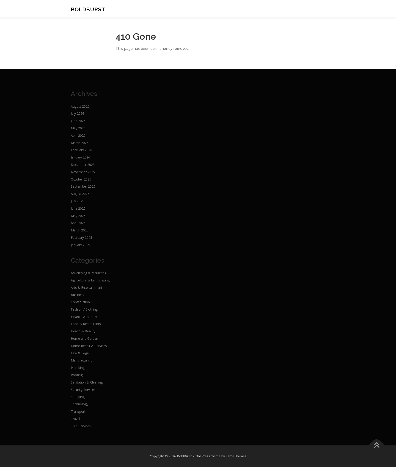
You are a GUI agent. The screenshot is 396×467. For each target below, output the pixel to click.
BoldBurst (88, 9)
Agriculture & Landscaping (90, 280)
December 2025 (83, 164)
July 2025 (77, 201)
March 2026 (79, 143)
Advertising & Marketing (88, 273)
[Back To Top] (376, 445)
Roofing (76, 375)
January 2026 (80, 157)
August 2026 (80, 106)
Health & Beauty (83, 331)
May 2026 (78, 128)
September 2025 (83, 186)
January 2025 (80, 245)
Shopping (78, 397)
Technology (79, 404)
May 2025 (78, 216)
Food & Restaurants (86, 324)
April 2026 (78, 135)
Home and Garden (84, 338)
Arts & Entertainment (86, 287)
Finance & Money (84, 316)
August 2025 (80, 194)
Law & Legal (80, 353)
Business (77, 294)
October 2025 (81, 179)
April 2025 (78, 223)
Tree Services (81, 426)
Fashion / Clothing (84, 309)
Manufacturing (81, 360)
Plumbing (78, 367)
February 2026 (81, 150)
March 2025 (79, 230)
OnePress (202, 456)
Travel (75, 419)
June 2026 (78, 121)
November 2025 (83, 172)
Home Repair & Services (89, 346)
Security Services (83, 389)
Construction (80, 302)
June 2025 (78, 208)
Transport (78, 411)
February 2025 (81, 237)
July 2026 (77, 113)
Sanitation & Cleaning (87, 382)
